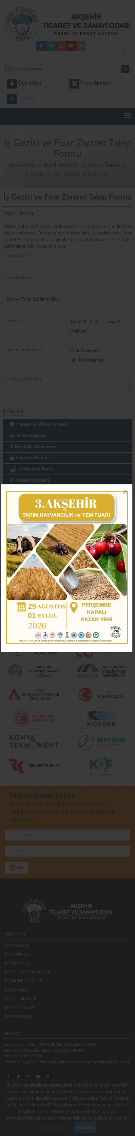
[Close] (125, 491)
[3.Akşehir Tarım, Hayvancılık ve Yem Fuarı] (67, 567)
